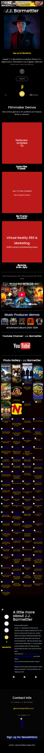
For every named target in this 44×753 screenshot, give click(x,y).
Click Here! (22, 149)
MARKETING (30, 656)
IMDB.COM (17, 664)
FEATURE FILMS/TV (29, 654)
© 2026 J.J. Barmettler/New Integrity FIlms (22, 745)
